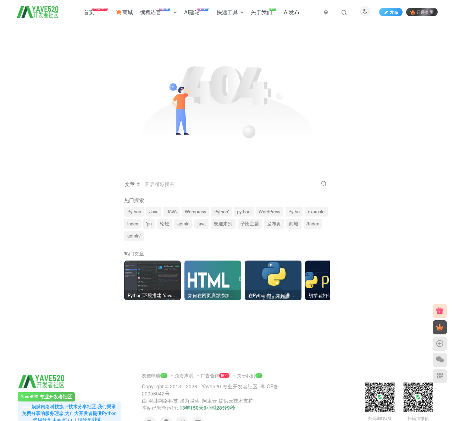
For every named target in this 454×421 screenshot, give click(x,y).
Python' (221, 211)
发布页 (274, 223)
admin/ (134, 236)
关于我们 (246, 375)
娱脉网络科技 (163, 400)
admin (183, 223)
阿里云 (209, 400)
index (132, 223)
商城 (293, 223)
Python (134, 211)
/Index (312, 223)
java (202, 223)
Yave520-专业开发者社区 (229, 386)
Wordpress (195, 211)
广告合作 (214, 375)
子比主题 (249, 223)
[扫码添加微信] (440, 360)
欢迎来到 (223, 223)
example (316, 211)
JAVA (172, 211)
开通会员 (424, 12)
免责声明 (185, 375)
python (243, 211)
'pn (149, 223)
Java (154, 211)
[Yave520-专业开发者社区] (41, 380)
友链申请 (154, 375)
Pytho (294, 211)
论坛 (164, 223)
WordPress (269, 211)
